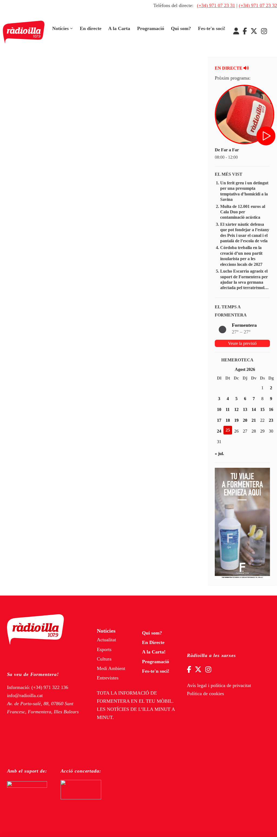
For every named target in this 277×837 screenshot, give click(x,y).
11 (228, 409)
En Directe (153, 642)
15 (262, 409)
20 (245, 420)
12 (236, 409)
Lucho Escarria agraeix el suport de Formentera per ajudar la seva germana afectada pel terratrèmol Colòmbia (244, 282)
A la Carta (119, 28)
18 (228, 420)
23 (271, 420)
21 (254, 420)
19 (236, 420)
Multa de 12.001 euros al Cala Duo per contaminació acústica (242, 212)
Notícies (60, 28)
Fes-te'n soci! (211, 28)
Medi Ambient (111, 668)
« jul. (219, 453)
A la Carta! (154, 652)
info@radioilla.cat (25, 695)
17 (219, 420)
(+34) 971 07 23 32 (258, 5)
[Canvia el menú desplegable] (71, 28)
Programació (150, 28)
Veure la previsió (242, 343)
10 (219, 409)
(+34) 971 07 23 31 (216, 5)
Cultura (104, 659)
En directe (90, 28)
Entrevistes (107, 678)
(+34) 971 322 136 (49, 687)
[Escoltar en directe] (266, 136)
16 (271, 409)
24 (219, 431)
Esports (104, 649)
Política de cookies (205, 693)
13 (245, 409)
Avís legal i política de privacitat (219, 685)
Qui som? (181, 28)
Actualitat (106, 639)
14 (254, 409)
